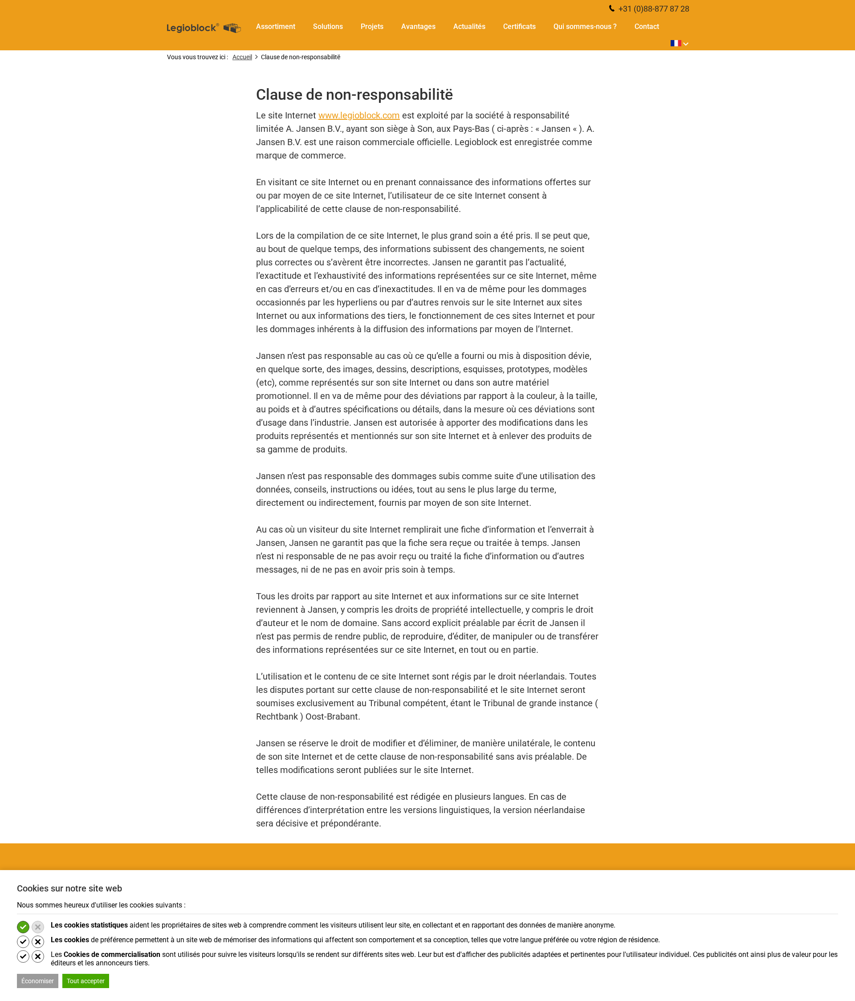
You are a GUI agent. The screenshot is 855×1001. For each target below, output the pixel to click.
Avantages (418, 26)
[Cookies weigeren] (38, 927)
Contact (647, 26)
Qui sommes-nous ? (585, 26)
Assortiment (275, 26)
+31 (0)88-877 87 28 (653, 8)
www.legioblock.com (359, 115)
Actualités (469, 26)
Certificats (519, 26)
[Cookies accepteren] (23, 927)
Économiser (37, 981)
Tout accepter (86, 981)
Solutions (328, 26)
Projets (372, 26)
